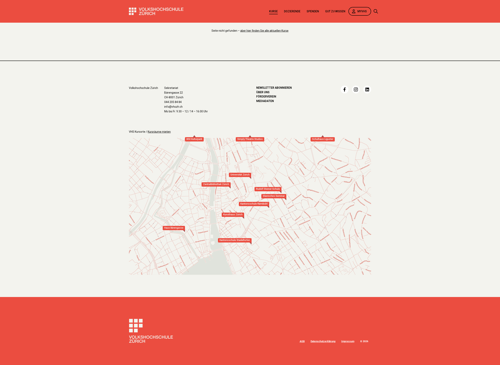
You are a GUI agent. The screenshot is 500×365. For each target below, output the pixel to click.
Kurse (273, 11)
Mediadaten (265, 101)
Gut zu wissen (335, 11)
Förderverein (266, 96)
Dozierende (292, 11)
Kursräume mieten (159, 131)
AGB (302, 341)
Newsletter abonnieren (274, 87)
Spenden (313, 11)
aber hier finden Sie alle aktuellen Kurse (264, 30)
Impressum (347, 341)
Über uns (263, 92)
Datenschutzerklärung (323, 341)
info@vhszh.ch (173, 106)
